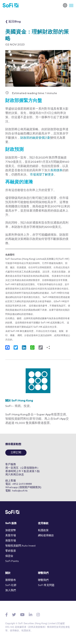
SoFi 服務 (11, 523)
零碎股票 (10, 550)
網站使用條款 (46, 535)
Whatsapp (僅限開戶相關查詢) (23, 487)
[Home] (11, 5)
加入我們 (10, 590)
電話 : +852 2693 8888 (18, 483)
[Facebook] (6, 615)
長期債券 (56, 170)
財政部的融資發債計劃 (35, 137)
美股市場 (10, 535)
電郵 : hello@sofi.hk (16, 490)
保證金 (9, 555)
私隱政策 (43, 530)
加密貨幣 (10, 530)
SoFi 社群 (10, 585)
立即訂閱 (16, 452)
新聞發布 (10, 579)
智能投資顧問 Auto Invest (20, 545)
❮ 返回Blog (13, 21)
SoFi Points (12, 560)
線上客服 (10, 480)
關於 (8, 573)
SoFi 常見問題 (46, 585)
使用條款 (43, 523)
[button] (69, 5)
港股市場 (10, 540)
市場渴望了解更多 (41, 174)
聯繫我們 (43, 573)
